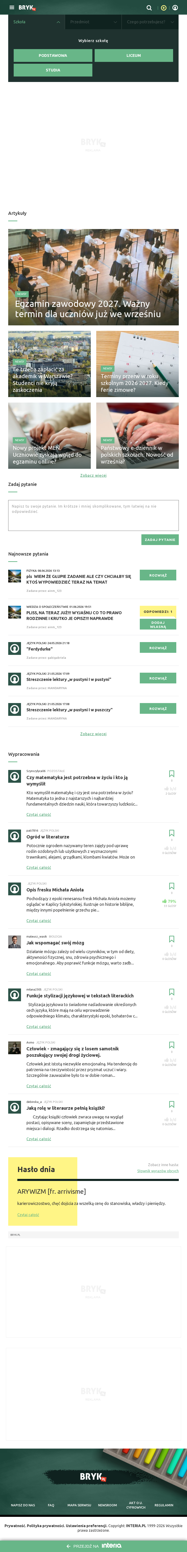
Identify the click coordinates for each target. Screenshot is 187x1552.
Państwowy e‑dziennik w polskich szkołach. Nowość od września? (137, 455)
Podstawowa (53, 55)
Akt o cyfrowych (135, 1505)
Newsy (21, 293)
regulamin (164, 1505)
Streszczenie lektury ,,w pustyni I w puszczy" (69, 709)
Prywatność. (15, 1526)
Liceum (134, 55)
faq (51, 1505)
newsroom (107, 1505)
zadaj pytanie (160, 540)
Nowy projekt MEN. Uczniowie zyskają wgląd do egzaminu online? (47, 455)
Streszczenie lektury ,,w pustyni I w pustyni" (68, 679)
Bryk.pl (15, 1234)
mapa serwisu (79, 1505)
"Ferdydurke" (39, 649)
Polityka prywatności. (46, 1526)
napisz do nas (23, 1505)
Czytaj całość (28, 1215)
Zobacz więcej (93, 475)
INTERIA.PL (136, 1526)
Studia (53, 70)
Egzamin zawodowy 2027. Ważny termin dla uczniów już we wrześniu (88, 308)
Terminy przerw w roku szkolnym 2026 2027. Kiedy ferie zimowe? (134, 383)
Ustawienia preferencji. (86, 1526)
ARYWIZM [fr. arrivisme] (51, 1191)
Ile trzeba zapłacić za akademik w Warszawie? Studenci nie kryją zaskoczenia (43, 379)
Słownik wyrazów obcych (158, 1171)
